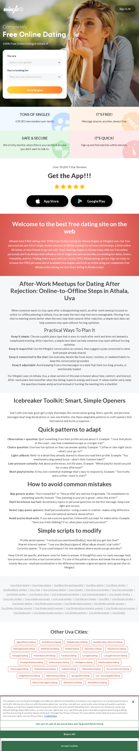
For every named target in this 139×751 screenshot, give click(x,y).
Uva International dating (65, 594)
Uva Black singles (116, 585)
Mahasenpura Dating (59, 662)
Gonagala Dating (20, 655)
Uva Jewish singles (119, 594)
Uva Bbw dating (95, 585)
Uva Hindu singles (16, 594)
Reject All (69, 734)
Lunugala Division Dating (115, 655)
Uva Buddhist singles (15, 589)
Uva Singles (118, 612)
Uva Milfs (104, 598)
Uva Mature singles (85, 598)
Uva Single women (99, 612)
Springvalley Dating (80, 675)
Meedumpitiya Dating (108, 662)
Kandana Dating (68, 655)
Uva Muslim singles (122, 598)
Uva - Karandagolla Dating (108, 675)
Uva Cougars (76, 589)
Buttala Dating (72, 648)
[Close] (133, 702)
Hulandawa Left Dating (44, 655)
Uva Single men (22, 612)
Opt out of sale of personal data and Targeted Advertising (69, 723)
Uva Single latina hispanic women (84, 608)
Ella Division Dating (117, 648)
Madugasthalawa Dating (31, 662)
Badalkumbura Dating (77, 642)
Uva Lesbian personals (37, 598)
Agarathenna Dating (26, 642)
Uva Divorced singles (97, 589)
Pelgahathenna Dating (29, 675)
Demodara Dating (93, 648)
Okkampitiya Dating (91, 669)
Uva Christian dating (54, 589)
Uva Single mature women (120, 608)
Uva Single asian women (48, 603)
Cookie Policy (50, 716)
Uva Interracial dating (94, 594)
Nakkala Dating (69, 669)
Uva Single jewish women (49, 608)
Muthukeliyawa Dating (45, 669)
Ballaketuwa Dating (50, 648)
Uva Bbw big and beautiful (68, 585)
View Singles (35, 90)
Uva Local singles (62, 598)
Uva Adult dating (20, 585)
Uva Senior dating (22, 603)
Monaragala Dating (19, 669)
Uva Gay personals (122, 589)
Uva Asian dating (41, 585)
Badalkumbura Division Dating (108, 642)
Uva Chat (35, 589)
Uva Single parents (75, 612)
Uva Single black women (77, 603)
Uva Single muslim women (47, 612)
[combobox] (34, 62)
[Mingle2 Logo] (13, 9)
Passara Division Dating (118, 669)
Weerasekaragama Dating (44, 682)
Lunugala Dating (90, 655)
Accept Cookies (69, 745)
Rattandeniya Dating (55, 675)
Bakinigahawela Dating (24, 648)
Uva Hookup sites (39, 594)
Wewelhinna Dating (97, 682)
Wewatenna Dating (73, 682)
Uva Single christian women (16, 608)
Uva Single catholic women (109, 603)
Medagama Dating (83, 662)
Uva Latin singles (12, 598)
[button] (125, 8)
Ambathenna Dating (51, 642)
